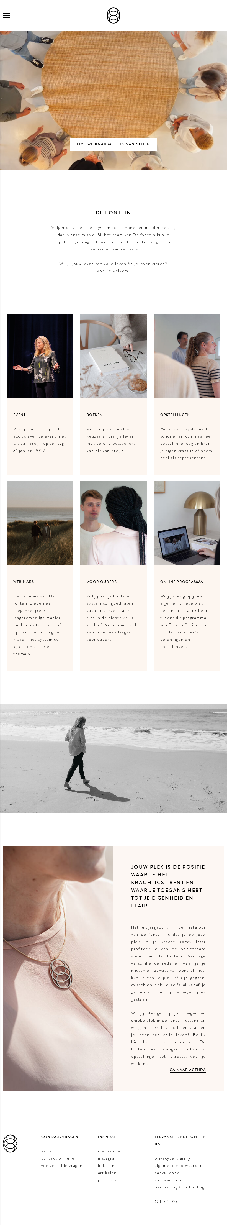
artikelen (107, 1173)
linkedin (106, 1165)
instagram (108, 1158)
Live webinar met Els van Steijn (113, 144)
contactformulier (59, 1158)
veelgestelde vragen (62, 1165)
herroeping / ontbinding (180, 1187)
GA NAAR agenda (188, 1070)
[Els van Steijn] (113, 15)
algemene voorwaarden (179, 1165)
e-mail (48, 1151)
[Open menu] (6, 15)
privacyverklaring (172, 1158)
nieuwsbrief (110, 1151)
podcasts (107, 1180)
